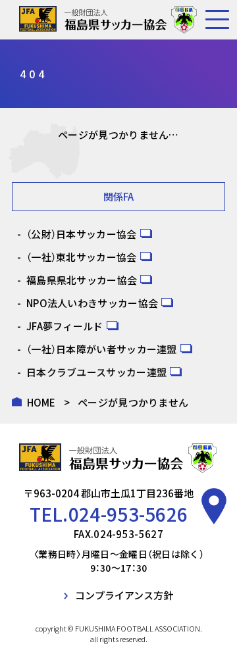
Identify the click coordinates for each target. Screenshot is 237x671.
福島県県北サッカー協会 (81, 280)
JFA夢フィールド (64, 326)
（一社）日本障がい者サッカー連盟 (101, 349)
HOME (41, 402)
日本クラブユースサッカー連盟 (96, 372)
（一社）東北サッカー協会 (81, 257)
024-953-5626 (128, 514)
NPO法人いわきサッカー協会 (92, 303)
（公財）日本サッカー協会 (81, 234)
